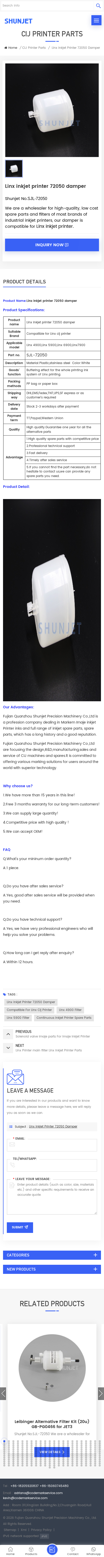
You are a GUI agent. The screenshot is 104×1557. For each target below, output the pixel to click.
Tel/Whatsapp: (25, 1159)
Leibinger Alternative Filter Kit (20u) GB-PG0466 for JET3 (52, 1424)
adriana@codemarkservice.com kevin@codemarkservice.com (33, 1496)
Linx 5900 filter (18, 1018)
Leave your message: (31, 1179)
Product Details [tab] (24, 282)
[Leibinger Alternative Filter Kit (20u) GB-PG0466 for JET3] (52, 1410)
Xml (24, 1530)
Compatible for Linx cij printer (29, 1010)
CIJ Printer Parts (34, 48)
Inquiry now (49, 245)
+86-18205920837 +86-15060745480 (39, 1486)
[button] (3, 1393)
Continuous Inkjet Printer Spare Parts (64, 1018)
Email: (19, 1138)
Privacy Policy (41, 1530)
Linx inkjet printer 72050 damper (31, 1002)
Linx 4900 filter (70, 1010)
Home (12, 48)
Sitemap (10, 1530)
